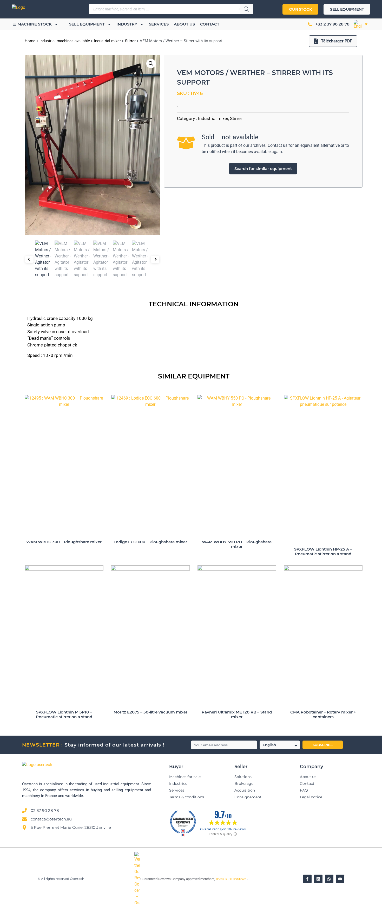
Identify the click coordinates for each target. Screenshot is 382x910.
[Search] (246, 9)
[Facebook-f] (307, 879)
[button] (360, 24)
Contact (209, 24)
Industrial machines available (64, 41)
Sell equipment (87, 24)
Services (159, 24)
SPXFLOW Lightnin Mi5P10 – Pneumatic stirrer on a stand (64, 714)
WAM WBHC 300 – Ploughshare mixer (64, 541)
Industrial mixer (107, 41)
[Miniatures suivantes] (155, 259)
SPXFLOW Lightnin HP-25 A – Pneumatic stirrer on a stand (323, 551)
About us (184, 24)
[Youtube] (340, 879)
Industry (126, 24)
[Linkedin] (318, 879)
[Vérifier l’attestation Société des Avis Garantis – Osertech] (137, 902)
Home (30, 41)
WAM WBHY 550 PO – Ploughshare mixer (237, 544)
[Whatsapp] (329, 879)
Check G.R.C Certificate (231, 879)
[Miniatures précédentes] (29, 259)
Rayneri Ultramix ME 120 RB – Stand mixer (237, 714)
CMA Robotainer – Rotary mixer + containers (323, 714)
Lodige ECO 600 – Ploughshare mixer (150, 541)
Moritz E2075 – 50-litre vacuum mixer (150, 712)
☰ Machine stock (32, 24)
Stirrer (130, 41)
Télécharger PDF (336, 41)
